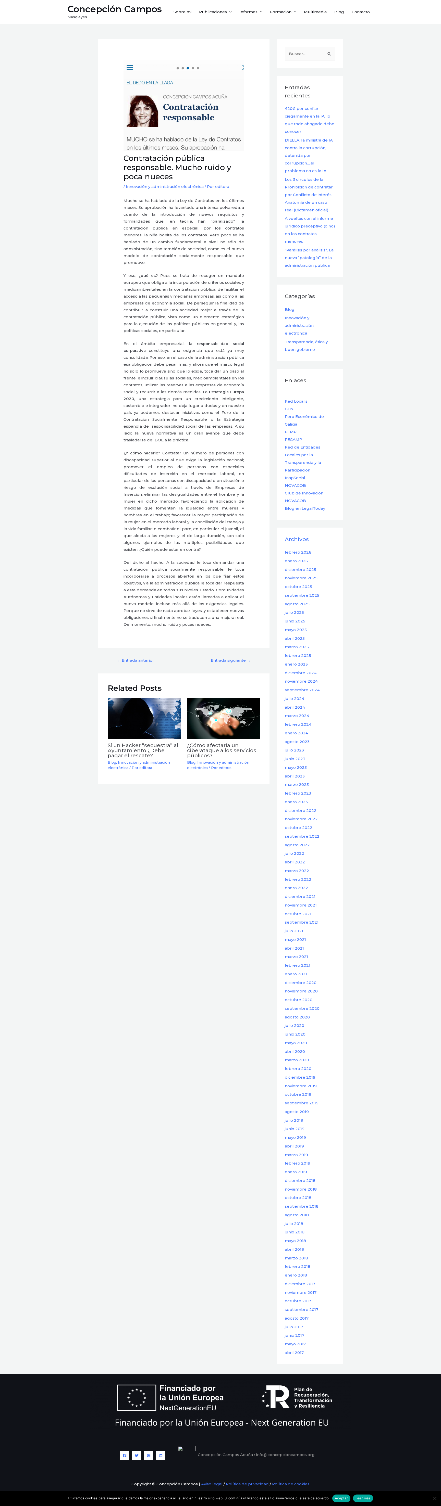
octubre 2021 (298, 913)
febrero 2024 (298, 724)
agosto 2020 (297, 1017)
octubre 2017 (298, 1300)
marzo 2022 (297, 870)
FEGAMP (293, 439)
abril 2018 (294, 1249)
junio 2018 (294, 1232)
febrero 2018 (297, 1266)
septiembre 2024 (302, 689)
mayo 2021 (295, 939)
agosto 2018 (297, 1215)
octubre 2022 (298, 827)
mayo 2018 (295, 1240)
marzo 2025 (297, 646)
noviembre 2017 (300, 1292)
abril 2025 (295, 638)
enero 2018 (296, 1275)
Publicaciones (213, 11)
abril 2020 (295, 1051)
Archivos (297, 539)
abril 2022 (295, 862)
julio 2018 (294, 1223)
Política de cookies (291, 1484)
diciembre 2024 (300, 672)
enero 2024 (296, 733)
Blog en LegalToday (305, 508)
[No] (434, 1498)
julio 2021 (294, 930)
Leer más (363, 1498)
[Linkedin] (160, 1455)
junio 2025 (295, 621)
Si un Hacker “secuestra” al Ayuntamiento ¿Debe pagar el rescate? (143, 750)
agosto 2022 (297, 845)
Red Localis (296, 401)
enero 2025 (296, 664)
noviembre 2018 (301, 1189)
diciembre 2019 (300, 1077)
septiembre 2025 (302, 595)
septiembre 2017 (301, 1309)
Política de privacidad (247, 1484)
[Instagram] (148, 1455)
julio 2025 (294, 612)
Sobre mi (182, 11)
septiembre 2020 (302, 1008)
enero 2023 (296, 801)
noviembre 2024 (301, 681)
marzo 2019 (296, 1154)
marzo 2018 (296, 1258)
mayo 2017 (295, 1344)
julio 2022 (294, 853)
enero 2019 (296, 1171)
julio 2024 (294, 698)
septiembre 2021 (301, 922)
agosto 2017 (297, 1318)
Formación (280, 11)
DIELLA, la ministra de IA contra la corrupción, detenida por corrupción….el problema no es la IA (309, 155)
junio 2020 (295, 1034)
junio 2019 (294, 1128)
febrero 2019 (297, 1163)
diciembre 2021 (300, 896)
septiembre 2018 (301, 1206)
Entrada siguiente (231, 660)
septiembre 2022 (302, 836)
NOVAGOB (295, 485)
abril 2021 (294, 948)
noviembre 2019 (301, 1085)
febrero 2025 (298, 655)
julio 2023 (294, 750)
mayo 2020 (296, 1042)
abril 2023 (295, 776)
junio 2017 (294, 1335)
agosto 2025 (297, 604)
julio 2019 (294, 1120)
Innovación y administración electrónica (165, 186)
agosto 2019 (297, 1111)
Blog (339, 11)
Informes (248, 11)
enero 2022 (296, 887)
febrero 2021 (297, 965)
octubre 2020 (298, 999)
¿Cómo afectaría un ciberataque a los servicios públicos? (221, 750)
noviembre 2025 (301, 578)
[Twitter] (136, 1455)
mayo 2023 (296, 767)
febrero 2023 (298, 793)
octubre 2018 (298, 1197)
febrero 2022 (298, 879)
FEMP (291, 431)
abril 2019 (294, 1146)
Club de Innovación (304, 493)
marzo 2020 (297, 1059)
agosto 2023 (297, 741)
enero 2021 (296, 974)
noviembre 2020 (301, 991)
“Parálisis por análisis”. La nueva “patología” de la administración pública (309, 258)
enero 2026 (296, 560)
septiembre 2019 (301, 1103)
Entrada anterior (135, 660)
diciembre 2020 (300, 982)
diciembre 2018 (300, 1180)
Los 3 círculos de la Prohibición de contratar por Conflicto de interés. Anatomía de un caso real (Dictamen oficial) (309, 194)
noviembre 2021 (301, 905)
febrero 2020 (298, 1068)
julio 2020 (294, 1025)
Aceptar (341, 1498)
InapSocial (295, 477)
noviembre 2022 (301, 818)
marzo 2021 (296, 956)
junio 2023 (295, 758)
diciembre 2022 (300, 810)
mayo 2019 (295, 1137)
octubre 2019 (298, 1094)
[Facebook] (124, 1455)
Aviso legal (211, 1484)
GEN (289, 408)
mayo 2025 (296, 629)
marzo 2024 (297, 715)
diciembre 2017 (300, 1283)
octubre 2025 (298, 586)
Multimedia (315, 11)
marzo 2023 (297, 784)
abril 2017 (294, 1352)
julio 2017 (294, 1326)
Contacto (361, 11)
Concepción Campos (114, 9)
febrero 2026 (298, 552)
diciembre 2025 (300, 569)
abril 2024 (295, 707)
